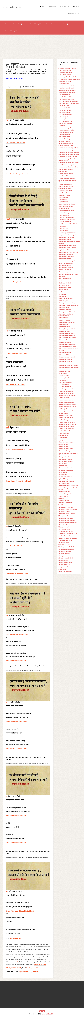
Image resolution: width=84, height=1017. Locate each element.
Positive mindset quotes (66, 400)
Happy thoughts (63, 201)
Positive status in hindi (65, 417)
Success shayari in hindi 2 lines (68, 485)
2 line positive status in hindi (67, 68)
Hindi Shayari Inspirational (66, 219)
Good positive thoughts (65, 169)
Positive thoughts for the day (67, 424)
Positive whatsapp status (66, 428)
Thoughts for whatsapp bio (66, 520)
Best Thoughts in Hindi (65, 121)
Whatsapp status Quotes (66, 549)
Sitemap (76, 7)
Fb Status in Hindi (64, 141)
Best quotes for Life (64, 108)
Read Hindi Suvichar (15, 384)
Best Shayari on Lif (16, 938)
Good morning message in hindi (68, 147)
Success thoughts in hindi (66, 494)
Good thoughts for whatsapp (67, 178)
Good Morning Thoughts (66, 165)
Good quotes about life (65, 173)
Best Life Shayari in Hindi (66, 99)
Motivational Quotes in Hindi (67, 346)
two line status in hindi (65, 536)
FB (17, 962)
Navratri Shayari (63, 375)
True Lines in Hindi (64, 529)
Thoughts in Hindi (64, 525)
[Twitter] (40, 1011)
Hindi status (62, 226)
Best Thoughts (36, 24)
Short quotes (62, 463)
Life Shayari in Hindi (64, 283)
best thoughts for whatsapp (67, 119)
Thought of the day (64, 511)
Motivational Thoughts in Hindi (68, 365)
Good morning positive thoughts (68, 154)
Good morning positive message (68, 152)
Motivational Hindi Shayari (66, 335)
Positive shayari (63, 413)
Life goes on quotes (64, 269)
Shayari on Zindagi (64, 451)
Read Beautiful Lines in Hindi (15, 142)
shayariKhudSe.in (13, 7)
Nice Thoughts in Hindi (65, 389)
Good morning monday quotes (68, 150)
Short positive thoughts (65, 461)
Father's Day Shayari (64, 139)
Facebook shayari (64, 136)
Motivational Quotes (64, 342)
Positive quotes (63, 409)
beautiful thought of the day (67, 90)
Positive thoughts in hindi (66, 426)
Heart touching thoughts (66, 210)
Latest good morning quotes (67, 261)
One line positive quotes (66, 391)
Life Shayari (62, 281)
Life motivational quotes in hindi (68, 274)
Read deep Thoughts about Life (16, 282)
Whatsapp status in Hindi (66, 547)
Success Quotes (63, 483)
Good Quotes (67, 24)
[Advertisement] (42, 46)
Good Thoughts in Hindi (65, 186)
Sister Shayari (62, 472)
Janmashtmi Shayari (64, 258)
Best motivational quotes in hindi (68, 103)
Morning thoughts (64, 326)
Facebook (25, 972)
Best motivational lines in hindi (68, 101)
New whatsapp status (65, 382)
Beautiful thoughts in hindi (66, 92)
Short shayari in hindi (65, 468)
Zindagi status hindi (64, 564)
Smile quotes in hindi (65, 476)
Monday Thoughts (64, 320)
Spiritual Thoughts (64, 479)
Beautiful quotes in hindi (66, 86)
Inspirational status (64, 250)
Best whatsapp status (65, 123)
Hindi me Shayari (63, 215)
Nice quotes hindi (63, 384)
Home (42, 7)
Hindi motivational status (66, 217)
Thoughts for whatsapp (65, 518)
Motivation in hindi (64, 331)
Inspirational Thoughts (65, 254)
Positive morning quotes (66, 402)
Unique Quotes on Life (65, 540)
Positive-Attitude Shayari (66, 431)
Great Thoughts (52, 24)
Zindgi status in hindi (65, 571)
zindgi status (62, 569)
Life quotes (61, 276)
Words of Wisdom (64, 553)
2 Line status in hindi (64, 74)
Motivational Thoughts (65, 359)
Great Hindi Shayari (64, 188)
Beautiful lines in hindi (65, 81)
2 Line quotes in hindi (65, 70)
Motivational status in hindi (66, 357)
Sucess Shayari (63, 496)
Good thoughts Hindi (65, 184)
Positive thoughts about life (67, 422)
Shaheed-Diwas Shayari (65, 442)
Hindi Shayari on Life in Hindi (67, 224)
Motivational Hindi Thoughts (67, 337)
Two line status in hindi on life (67, 538)
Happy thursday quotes (65, 206)
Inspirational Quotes (64, 239)
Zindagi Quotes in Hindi (65, 558)
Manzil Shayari (63, 300)
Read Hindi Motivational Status (19, 450)
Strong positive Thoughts (66, 481)
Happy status (62, 199)
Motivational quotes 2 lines (66, 344)
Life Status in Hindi (64, 285)
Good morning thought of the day (68, 162)
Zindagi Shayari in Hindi (65, 562)
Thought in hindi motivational (67, 509)
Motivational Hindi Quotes (66, 333)
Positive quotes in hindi (65, 411)
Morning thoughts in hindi (66, 329)
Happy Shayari (63, 197)
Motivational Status (64, 355)
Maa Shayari (62, 296)
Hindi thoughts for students (67, 232)
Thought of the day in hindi (66, 513)
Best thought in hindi (65, 114)
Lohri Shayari (62, 294)
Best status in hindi (64, 112)
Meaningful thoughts (64, 309)
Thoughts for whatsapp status (67, 522)
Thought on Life (63, 516)
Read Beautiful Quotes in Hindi (17, 573)
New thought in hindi (64, 378)
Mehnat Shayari (63, 317)
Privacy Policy (73, 14)
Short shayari (62, 465)
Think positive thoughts (65, 507)
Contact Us (64, 7)
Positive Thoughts (64, 420)
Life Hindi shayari (63, 272)
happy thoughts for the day (66, 204)
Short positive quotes (65, 459)
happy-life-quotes (63, 208)
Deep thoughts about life (66, 130)
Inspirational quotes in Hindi (67, 245)
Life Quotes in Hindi (64, 278)
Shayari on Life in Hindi (65, 448)
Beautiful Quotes (19, 24)
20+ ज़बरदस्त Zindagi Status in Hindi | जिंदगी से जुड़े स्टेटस (27, 65)
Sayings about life (64, 440)
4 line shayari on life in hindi (67, 77)
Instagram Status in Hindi (66, 256)
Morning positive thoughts (66, 322)
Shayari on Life (63, 446)
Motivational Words (64, 371)
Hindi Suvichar (63, 228)
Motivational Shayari (64, 352)
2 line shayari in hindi (65, 72)
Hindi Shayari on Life (64, 221)
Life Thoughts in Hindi (65, 287)
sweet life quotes (63, 500)
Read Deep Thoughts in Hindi (18, 481)
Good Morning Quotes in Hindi (67, 156)
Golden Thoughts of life (65, 145)
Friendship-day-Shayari (65, 143)
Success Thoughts (64, 491)
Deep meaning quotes (65, 128)
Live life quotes (63, 289)
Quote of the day (63, 433)
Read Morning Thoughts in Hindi (16, 748)
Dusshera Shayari (64, 134)
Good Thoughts (63, 176)
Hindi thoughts (63, 230)
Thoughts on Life (63, 527)
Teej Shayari (62, 505)
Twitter (35, 972)
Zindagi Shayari (63, 560)
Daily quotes (62, 125)
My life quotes (62, 373)
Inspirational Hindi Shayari (66, 237)
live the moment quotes (65, 292)
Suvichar (61, 498)
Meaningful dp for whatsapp (67, 303)
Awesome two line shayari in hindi (69, 79)
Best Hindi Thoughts (64, 97)
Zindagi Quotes (63, 556)
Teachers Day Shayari (65, 502)
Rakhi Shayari (62, 437)
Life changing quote (64, 265)
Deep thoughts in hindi (65, 132)
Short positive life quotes (66, 457)
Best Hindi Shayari (64, 94)
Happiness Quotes (64, 195)
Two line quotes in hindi (65, 531)
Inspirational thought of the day (68, 252)
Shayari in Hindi (63, 444)
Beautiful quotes (63, 83)
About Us (52, 7)
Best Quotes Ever (63, 105)
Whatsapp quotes (63, 542)
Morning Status (63, 324)
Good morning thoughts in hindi (68, 167)
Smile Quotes (62, 474)
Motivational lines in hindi (66, 340)
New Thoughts (63, 380)
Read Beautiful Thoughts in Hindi (17, 174)
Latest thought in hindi (65, 263)
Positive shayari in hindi (65, 415)
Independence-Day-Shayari (66, 235)
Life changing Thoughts (65, 267)
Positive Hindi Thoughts (66, 393)
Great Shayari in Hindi (65, 190)
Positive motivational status (67, 406)
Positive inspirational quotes (67, 395)
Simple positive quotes (65, 470)
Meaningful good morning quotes (68, 305)
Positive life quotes (64, 397)
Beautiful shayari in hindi (66, 88)
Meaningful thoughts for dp (66, 312)
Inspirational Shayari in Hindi (67, 247)
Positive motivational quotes (67, 404)
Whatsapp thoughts (64, 551)
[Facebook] (43, 1011)
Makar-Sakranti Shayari (65, 298)
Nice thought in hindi (64, 386)
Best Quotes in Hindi (64, 110)
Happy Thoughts (11, 31)
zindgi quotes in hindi (65, 567)
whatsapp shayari (63, 544)
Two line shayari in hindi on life (68, 533)
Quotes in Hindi (63, 435)
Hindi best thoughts (64, 213)
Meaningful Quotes (64, 307)
